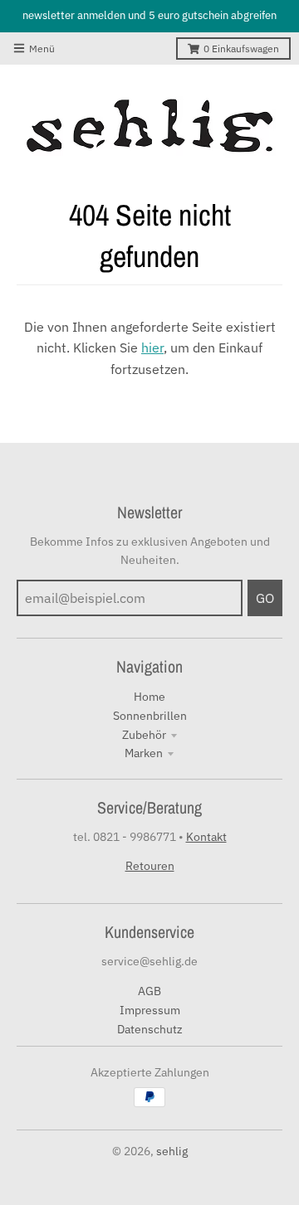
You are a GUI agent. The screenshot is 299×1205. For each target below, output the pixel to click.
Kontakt (206, 836)
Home (149, 696)
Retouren (149, 865)
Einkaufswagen (241, 48)
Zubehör (144, 734)
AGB (149, 991)
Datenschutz (150, 1029)
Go (265, 598)
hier (152, 347)
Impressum (150, 1010)
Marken (144, 753)
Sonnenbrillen (150, 715)
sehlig (172, 1151)
